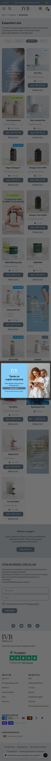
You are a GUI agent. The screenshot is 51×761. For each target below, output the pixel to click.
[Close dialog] (49, 364)
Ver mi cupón (14, 388)
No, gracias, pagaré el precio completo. (14, 391)
